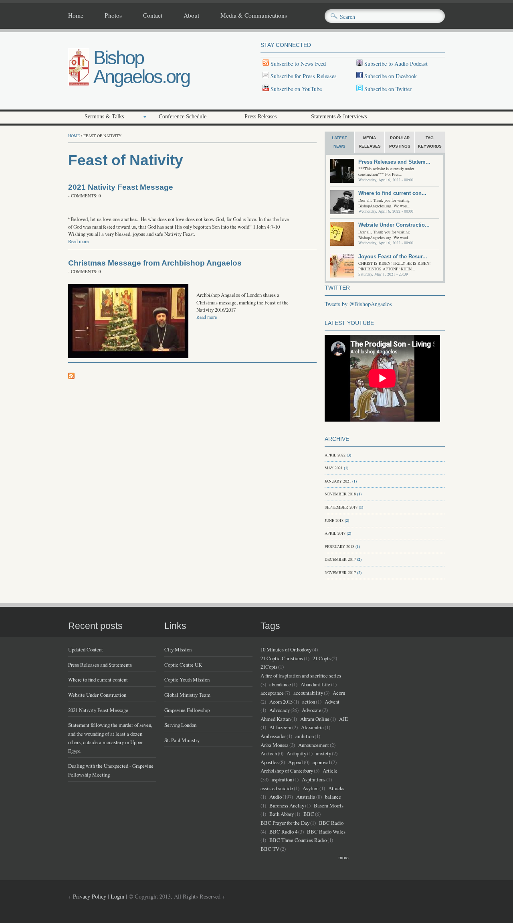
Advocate (311, 710)
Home (75, 15)
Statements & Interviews (339, 117)
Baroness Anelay (286, 805)
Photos (113, 15)
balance (333, 796)
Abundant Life (315, 684)
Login (117, 896)
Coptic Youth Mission (187, 679)
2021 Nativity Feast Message (120, 187)
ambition (304, 736)
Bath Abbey (281, 814)
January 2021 (338, 481)
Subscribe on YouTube (296, 89)
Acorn (339, 692)
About (191, 15)
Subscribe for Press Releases (303, 76)
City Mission (178, 649)
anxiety (323, 753)
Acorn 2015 (281, 701)
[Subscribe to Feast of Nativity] (71, 377)
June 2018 (334, 520)
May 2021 (334, 468)
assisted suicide (277, 788)
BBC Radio (331, 822)
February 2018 (339, 546)
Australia (305, 796)
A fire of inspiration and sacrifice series (301, 675)
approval (321, 762)
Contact (152, 15)
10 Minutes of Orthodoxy (286, 649)
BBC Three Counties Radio (298, 840)
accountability (308, 692)
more (343, 857)
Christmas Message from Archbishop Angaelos (155, 263)
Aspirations (313, 779)
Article (330, 770)
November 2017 (340, 572)
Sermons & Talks (104, 117)
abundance (280, 684)
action (308, 701)
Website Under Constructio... (394, 225)
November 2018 (340, 494)
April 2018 (335, 533)
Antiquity (296, 753)
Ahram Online (314, 718)
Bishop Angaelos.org (141, 67)
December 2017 (340, 559)
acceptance (272, 692)
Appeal (295, 762)
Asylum (311, 788)
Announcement (313, 745)
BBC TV (270, 848)
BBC (308, 814)
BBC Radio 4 (283, 831)
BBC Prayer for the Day (285, 822)
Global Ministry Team (187, 694)
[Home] (78, 84)
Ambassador (273, 736)
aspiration (282, 779)
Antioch (269, 753)
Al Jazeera (280, 727)
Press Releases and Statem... (394, 162)
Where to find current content (98, 679)
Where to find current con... (392, 193)
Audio (275, 796)
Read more (78, 241)
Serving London (180, 724)
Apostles (270, 762)
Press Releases (260, 117)
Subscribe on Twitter (387, 89)
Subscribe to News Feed (297, 63)
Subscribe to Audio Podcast (395, 63)
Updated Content (85, 649)
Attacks (336, 788)
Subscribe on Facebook (390, 76)
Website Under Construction (97, 694)
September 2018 (341, 507)
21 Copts (322, 658)
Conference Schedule (182, 117)
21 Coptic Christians (282, 658)
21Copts (269, 666)
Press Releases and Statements (100, 664)
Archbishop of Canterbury (287, 770)
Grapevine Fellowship (187, 710)
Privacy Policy (89, 896)
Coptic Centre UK (183, 664)
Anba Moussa (275, 745)
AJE (343, 718)
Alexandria (312, 727)
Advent (332, 701)
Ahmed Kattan (276, 718)
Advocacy (279, 710)
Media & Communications (253, 15)
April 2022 (335, 455)
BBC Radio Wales (326, 831)
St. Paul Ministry (182, 740)
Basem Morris (328, 805)
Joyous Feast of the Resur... (392, 257)
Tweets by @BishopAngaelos (358, 304)
